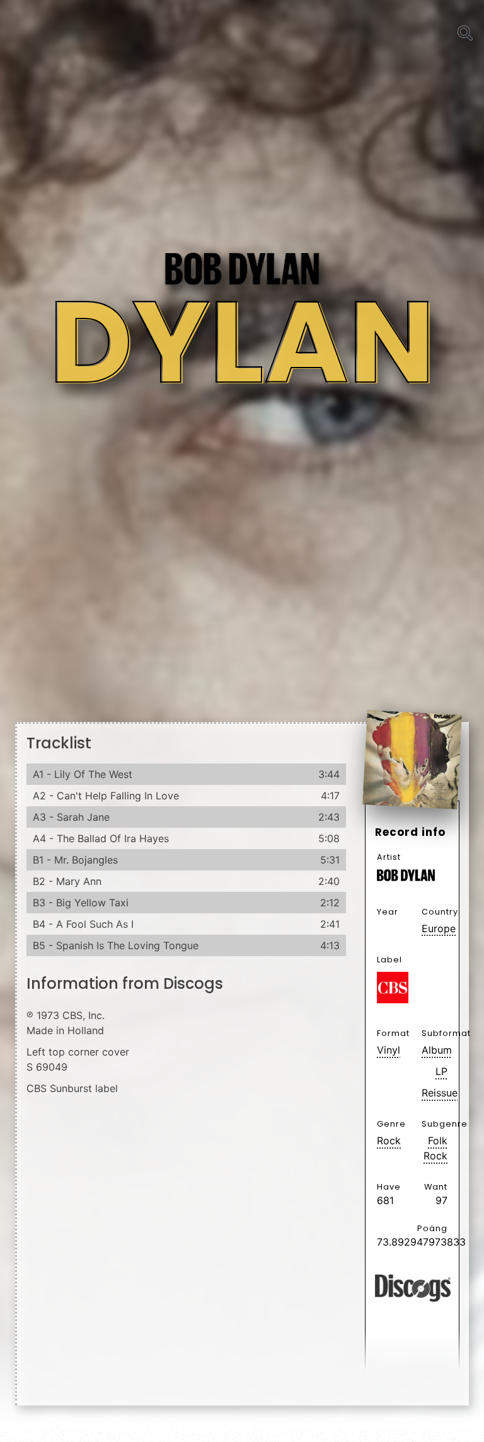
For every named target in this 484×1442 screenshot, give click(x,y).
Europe (434, 928)
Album (434, 1050)
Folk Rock (435, 1148)
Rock (389, 1140)
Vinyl (388, 1050)
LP (441, 1071)
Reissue (434, 1092)
